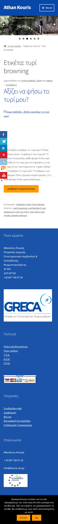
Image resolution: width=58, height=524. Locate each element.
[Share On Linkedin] (3, 148)
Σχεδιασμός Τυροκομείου (18, 425)
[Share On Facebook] (3, 134)
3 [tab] (27, 39)
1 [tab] (20, 39)
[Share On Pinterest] (3, 155)
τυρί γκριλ (34, 211)
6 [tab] (38, 39)
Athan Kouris (17, 7)
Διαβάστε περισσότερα (21, 188)
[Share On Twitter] (3, 141)
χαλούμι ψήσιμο (19, 215)
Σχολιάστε (11, 84)
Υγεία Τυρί (31, 204)
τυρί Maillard (34, 208)
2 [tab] (23, 39)
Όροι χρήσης (11, 350)
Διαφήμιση (10, 412)
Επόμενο (54, 24)
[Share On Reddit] (3, 161)
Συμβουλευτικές (13, 408)
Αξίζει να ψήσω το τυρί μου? (26, 95)
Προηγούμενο (4, 24)
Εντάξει (23, 517)
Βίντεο (7, 416)
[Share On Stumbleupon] (3, 168)
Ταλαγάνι (20, 204)
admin (49, 80)
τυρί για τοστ (22, 211)
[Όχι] (54, 509)
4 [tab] (31, 39)
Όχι (36, 517)
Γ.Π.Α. (7, 355)
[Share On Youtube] (3, 175)
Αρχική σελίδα (14, 46)
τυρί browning (20, 208)
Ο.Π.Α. (7, 363)
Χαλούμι (41, 204)
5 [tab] (34, 39)
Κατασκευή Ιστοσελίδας (17, 420)
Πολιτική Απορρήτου (16, 346)
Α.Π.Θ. (7, 359)
